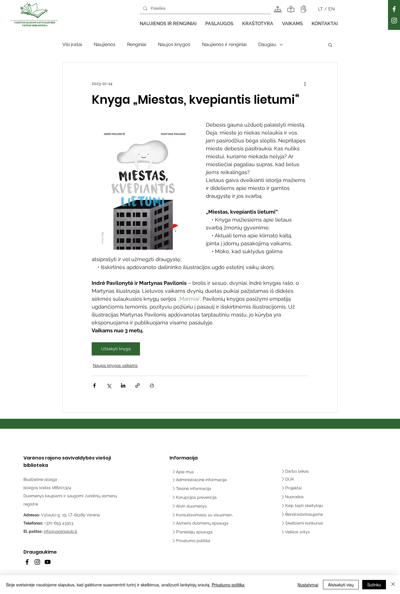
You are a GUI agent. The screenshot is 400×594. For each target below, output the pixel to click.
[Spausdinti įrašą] (152, 385)
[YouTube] (47, 562)
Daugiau (267, 44)
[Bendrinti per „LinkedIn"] (123, 385)
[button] (168, 24)
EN (331, 9)
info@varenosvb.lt (60, 531)
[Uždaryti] (392, 584)
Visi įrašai (72, 44)
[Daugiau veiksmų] (304, 83)
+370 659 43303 (58, 523)
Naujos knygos (174, 44)
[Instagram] (394, 20)
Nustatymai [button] (308, 585)
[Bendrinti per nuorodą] (137, 385)
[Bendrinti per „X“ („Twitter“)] (109, 385)
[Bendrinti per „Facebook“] (94, 385)
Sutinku (374, 585)
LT (321, 9)
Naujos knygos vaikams (115, 365)
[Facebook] (394, 9)
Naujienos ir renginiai (224, 44)
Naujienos (104, 44)
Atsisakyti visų (341, 585)
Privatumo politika (228, 585)
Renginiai (136, 44)
